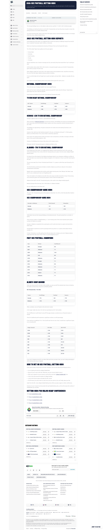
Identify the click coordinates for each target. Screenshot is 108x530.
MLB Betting (63, 487)
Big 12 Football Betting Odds (35, 397)
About (28, 474)
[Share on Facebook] (63, 415)
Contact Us (35, 474)
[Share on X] (57, 415)
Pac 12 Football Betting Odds (35, 400)
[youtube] (39, 470)
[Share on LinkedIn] (60, 415)
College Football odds (61, 374)
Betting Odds (34, 13)
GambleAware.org (34, 516)
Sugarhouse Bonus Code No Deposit (33, 494)
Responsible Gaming (41, 477)
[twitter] (30, 470)
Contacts (31, 528)
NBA (45, 504)
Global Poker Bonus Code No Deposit (33, 490)
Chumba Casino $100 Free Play (32, 485)
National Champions (39, 121)
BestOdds (28, 13)
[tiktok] (27, 470)
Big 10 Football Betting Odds (35, 403)
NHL (70, 504)
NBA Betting (63, 489)
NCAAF (39, 13)
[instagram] (36, 470)
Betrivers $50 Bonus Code (31, 489)
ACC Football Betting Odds (35, 394)
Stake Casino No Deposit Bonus (32, 487)
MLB (58, 504)
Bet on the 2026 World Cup (65, 485)
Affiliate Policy (37, 528)
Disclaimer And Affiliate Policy (48, 474)
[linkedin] (33, 470)
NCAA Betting (63, 490)
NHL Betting (62, 494)
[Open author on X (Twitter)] (60, 411)
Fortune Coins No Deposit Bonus (32, 492)
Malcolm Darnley (33, 20)
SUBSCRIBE (72, 469)
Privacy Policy (30, 477)
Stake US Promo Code (47, 500)
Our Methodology (62, 474)
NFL (33, 504)
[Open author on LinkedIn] (63, 411)
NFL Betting (62, 492)
